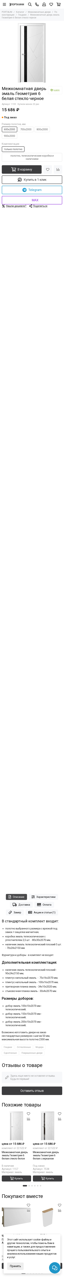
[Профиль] (44, 4)
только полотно (13, 149)
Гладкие (22, 15)
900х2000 (9, 136)
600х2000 (9, 129)
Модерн (40, 1047)
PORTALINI (7, 12)
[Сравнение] (58, 169)
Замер (17, 912)
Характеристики (45, 897)
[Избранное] (47, 169)
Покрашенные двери (32, 1053)
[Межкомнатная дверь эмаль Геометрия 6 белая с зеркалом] (47, 1125)
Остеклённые (24, 1047)
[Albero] (55, 90)
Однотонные (10, 1053)
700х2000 (25, 129)
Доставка (24, 904)
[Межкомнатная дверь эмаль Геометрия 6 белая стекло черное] (32, 53)
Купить (19, 1178)
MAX (35, 200)
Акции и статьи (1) (44, 912)
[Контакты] (37, 4)
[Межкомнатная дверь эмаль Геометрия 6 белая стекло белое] (16, 1125)
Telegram (35, 190)
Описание (18, 897)
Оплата (47, 904)
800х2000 (42, 129)
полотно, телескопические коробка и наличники (32, 157)
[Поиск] (29, 4)
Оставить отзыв (32, 1091)
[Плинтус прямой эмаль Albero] (16, 1217)
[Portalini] (17, 4)
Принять (15, 1266)
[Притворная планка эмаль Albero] (47, 1217)
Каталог (20, 12)
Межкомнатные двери (39, 12)
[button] (25, 1185)
